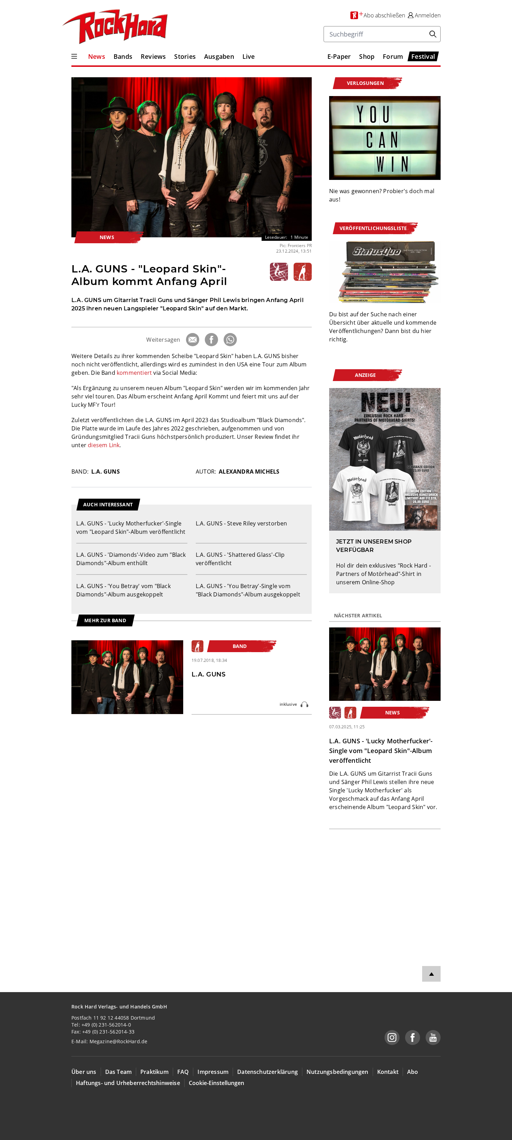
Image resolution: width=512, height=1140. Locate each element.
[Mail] (192, 339)
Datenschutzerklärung (267, 1072)
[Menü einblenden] (74, 56)
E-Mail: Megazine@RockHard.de (109, 1041)
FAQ (183, 1072)
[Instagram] (392, 1037)
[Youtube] (433, 1037)
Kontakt (387, 1072)
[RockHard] (114, 27)
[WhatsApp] (230, 339)
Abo (412, 1072)
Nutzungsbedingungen (338, 1072)
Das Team (118, 1072)
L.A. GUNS (105, 471)
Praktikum (154, 1072)
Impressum (212, 1072)
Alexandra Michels (249, 471)
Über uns (83, 1072)
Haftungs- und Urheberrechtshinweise (128, 1083)
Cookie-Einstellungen (216, 1083)
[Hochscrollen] (431, 974)
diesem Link (103, 445)
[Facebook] (211, 339)
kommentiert (134, 373)
